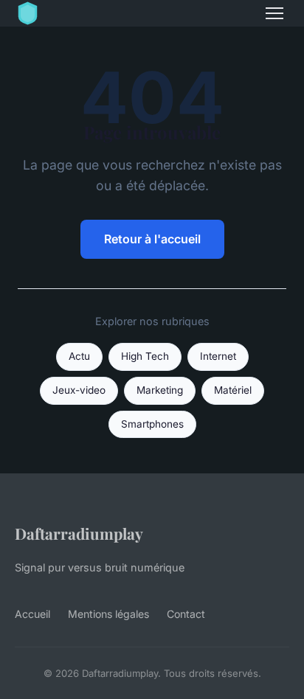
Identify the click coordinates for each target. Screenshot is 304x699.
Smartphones (152, 424)
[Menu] (274, 13)
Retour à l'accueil (152, 239)
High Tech (145, 356)
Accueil (32, 614)
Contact (186, 614)
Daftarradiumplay (79, 533)
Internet (218, 356)
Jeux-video (79, 390)
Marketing (160, 390)
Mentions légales (108, 614)
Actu (79, 356)
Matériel (233, 390)
